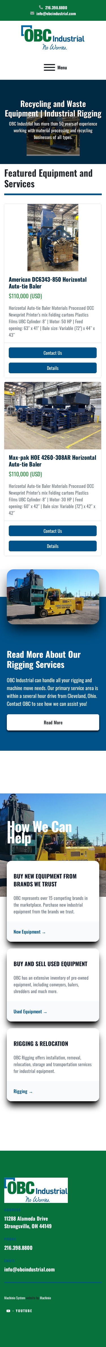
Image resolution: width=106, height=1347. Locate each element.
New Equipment (30, 931)
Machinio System (14, 1297)
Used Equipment (30, 1011)
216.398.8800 (56, 7)
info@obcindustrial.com (56, 13)
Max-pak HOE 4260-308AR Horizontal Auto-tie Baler (52, 460)
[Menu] (49, 67)
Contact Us (53, 352)
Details (53, 368)
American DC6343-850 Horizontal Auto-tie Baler (47, 282)
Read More (53, 722)
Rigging (23, 1091)
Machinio (45, 1297)
